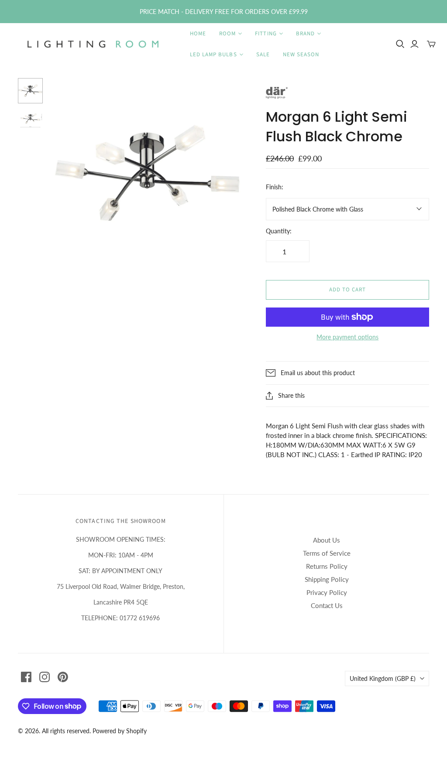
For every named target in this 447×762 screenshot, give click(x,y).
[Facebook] (26, 677)
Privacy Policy (326, 592)
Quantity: (279, 231)
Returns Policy (326, 566)
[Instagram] (44, 677)
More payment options (347, 337)
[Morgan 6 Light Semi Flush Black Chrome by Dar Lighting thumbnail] (30, 90)
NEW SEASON (301, 54)
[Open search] (400, 44)
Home (198, 34)
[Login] (414, 44)
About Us (326, 540)
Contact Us (327, 605)
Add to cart (347, 290)
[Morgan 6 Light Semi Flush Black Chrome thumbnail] (30, 120)
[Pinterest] (63, 677)
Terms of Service (327, 553)
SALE (263, 54)
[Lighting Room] (94, 44)
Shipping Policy (327, 579)
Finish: (274, 187)
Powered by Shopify (120, 731)
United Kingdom (383, 678)
